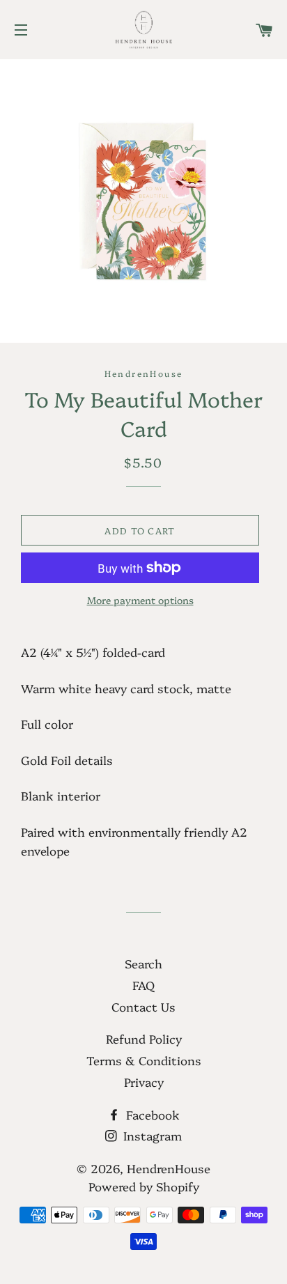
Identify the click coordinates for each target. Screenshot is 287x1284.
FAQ (143, 985)
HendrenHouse (168, 1168)
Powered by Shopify (143, 1186)
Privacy (144, 1082)
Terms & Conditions (143, 1060)
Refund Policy (144, 1038)
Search (143, 963)
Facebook (151, 1114)
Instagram (151, 1135)
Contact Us (143, 1006)
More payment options (140, 600)
